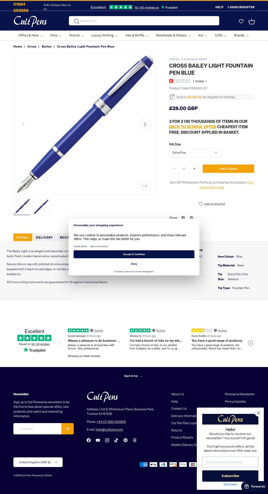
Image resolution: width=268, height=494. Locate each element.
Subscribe (230, 475)
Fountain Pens (194, 59)
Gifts (219, 35)
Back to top (131, 375)
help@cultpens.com (109, 429)
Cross (174, 59)
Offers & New (28, 35)
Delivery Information (185, 416)
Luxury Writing (102, 35)
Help (219, 7)
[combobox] (144, 20)
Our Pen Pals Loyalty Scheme (191, 423)
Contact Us (179, 408)
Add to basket (228, 168)
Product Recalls (182, 437)
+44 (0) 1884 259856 (111, 422)
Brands (239, 35)
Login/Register (241, 7)
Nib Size (175, 144)
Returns (176, 430)
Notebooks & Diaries (171, 35)
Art (200, 35)
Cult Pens (26, 475)
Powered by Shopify (42, 475)
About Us (177, 394)
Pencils (74, 35)
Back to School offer (192, 126)
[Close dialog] (258, 413)
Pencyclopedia (235, 401)
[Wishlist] (241, 21)
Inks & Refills (134, 35)
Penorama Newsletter (240, 394)
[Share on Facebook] (183, 217)
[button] (252, 21)
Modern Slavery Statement (189, 445)
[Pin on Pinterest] (192, 217)
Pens (54, 35)
